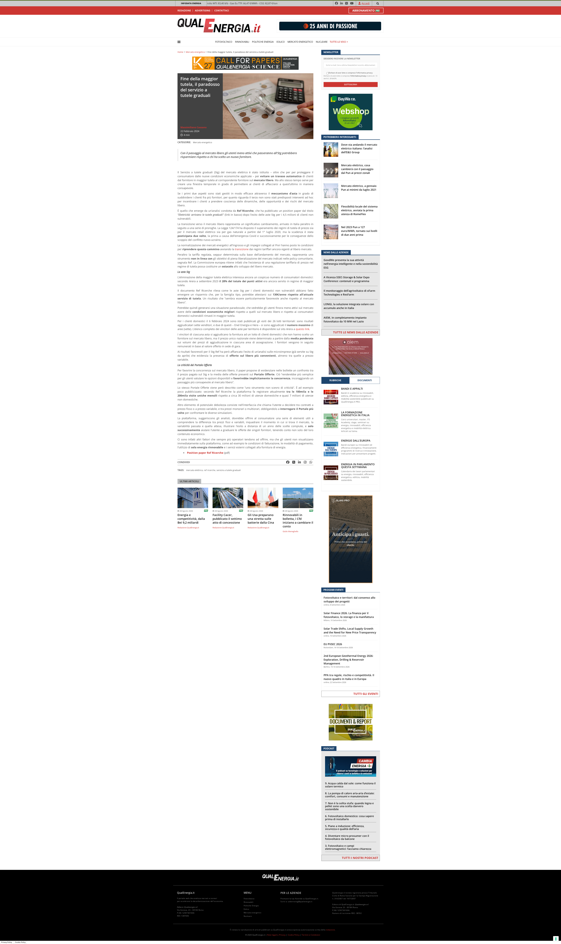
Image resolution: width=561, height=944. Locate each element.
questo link (302, 329)
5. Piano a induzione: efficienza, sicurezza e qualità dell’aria (344, 827)
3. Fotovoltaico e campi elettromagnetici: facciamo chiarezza (348, 847)
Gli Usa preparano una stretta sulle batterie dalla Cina (261, 518)
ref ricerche (209, 470)
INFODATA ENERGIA (191, 3)
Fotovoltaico (223, 41)
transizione (242, 249)
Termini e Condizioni (311, 935)
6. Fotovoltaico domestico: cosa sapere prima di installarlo (349, 817)
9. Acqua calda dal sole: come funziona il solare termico (350, 785)
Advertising (202, 10)
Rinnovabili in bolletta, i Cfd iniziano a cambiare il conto (298, 520)
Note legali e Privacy (276, 935)
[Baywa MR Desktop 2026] (351, 111)
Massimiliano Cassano (193, 127)
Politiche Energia (263, 41)
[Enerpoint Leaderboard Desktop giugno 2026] (330, 25)
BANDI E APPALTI (352, 388)
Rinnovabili (242, 41)
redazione (330, 930)
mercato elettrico (194, 470)
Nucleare (322, 41)
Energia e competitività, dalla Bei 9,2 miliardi (191, 518)
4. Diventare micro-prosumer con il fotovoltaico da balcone (347, 837)
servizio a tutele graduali (229, 470)
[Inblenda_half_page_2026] (351, 539)
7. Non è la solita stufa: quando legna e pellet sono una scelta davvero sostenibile (349, 806)
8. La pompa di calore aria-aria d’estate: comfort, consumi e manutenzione (349, 794)
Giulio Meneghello (290, 531)
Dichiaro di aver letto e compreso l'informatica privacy (351, 73)
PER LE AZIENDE (290, 893)
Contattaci (221, 10)
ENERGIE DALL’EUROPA (355, 440)
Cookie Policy (294, 935)
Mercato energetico (300, 41)
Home (180, 52)
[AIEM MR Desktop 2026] (351, 356)
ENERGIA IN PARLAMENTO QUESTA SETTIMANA (358, 465)
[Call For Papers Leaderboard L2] (245, 62)
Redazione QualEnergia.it (188, 527)
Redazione (184, 10)
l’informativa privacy (358, 76)
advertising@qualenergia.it (300, 901)
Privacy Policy (6, 942)
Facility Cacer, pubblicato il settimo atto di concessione (227, 518)
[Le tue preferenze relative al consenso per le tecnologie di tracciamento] (556, 939)
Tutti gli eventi (365, 694)
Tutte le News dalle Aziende (355, 332)
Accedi (366, 3)
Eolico (281, 41)
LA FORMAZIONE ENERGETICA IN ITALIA (355, 414)
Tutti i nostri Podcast (360, 858)
